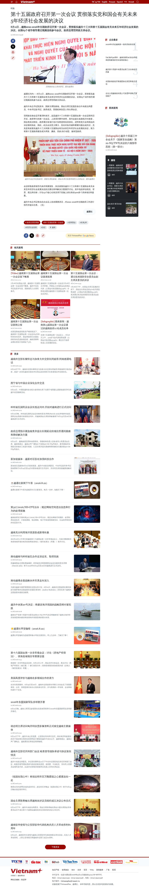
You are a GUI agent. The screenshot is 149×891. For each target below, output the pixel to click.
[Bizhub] (55, 862)
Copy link (13, 58)
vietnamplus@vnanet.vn (70, 881)
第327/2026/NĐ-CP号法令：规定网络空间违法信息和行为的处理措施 (40, 509)
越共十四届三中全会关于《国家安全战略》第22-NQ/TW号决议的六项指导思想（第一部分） (121, 141)
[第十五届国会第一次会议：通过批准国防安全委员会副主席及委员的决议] (85, 261)
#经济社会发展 (31, 227)
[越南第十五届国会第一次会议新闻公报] (25, 309)
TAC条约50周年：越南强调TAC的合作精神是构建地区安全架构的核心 (121, 58)
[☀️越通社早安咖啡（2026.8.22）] (87, 635)
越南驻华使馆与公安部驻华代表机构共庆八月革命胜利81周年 (41, 826)
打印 (13, 52)
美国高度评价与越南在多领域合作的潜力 (32, 678)
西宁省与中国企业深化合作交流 (27, 383)
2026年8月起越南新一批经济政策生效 (120, 44)
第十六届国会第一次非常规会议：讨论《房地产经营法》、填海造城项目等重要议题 (38, 654)
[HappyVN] (131, 862)
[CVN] (86, 862)
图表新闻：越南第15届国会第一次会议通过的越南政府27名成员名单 (55, 325)
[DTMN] (101, 862)
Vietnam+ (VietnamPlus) (28, 1)
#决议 (43, 227)
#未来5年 (83, 222)
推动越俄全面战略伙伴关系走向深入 (30, 580)
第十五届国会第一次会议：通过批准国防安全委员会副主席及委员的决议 (84, 276)
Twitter (13, 46)
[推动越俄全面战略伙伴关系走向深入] (87, 587)
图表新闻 (113, 108)
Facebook (13, 41)
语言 (85, 870)
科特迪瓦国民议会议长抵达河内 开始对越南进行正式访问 (41, 407)
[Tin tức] (36, 862)
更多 (16, 354)
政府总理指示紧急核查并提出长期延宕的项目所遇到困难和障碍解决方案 (41, 433)
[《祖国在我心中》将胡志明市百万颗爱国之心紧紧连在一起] (87, 783)
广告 (108, 870)
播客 (113, 160)
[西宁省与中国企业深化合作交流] (87, 390)
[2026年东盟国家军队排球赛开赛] (87, 709)
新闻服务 (99, 870)
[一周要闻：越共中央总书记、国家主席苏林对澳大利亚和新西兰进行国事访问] (131, 187)
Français (112, 2)
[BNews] (46, 862)
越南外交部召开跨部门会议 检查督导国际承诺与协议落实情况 (41, 753)
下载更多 (55, 847)
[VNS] (70, 862)
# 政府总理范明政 (32, 222)
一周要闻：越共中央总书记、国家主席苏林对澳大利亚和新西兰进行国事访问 (115, 187)
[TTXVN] (16, 862)
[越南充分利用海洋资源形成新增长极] (87, 539)
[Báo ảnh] (116, 862)
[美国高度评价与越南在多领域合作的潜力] (87, 685)
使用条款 (65, 870)
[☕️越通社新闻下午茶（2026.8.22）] (87, 490)
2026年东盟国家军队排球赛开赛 (28, 702)
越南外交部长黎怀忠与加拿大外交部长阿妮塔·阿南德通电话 (41, 361)
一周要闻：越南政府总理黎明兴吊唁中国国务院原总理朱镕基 (115, 168)
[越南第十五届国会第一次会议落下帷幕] (25, 261)
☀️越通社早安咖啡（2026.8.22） (28, 628)
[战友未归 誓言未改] (131, 208)
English (104, 2)
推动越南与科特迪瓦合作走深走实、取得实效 (35, 556)
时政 (13, 8)
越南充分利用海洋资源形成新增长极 (30, 532)
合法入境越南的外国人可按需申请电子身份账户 (121, 94)
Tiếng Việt (96, 2)
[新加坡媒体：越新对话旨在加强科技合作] (87, 466)
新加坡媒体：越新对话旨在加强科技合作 (32, 459)
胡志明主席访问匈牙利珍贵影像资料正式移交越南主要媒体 (41, 728)
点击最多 (113, 40)
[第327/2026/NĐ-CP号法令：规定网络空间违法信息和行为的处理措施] (87, 514)
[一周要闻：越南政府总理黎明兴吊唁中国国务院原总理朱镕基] (131, 169)
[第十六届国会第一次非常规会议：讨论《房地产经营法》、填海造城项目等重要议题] (87, 659)
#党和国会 (72, 222)
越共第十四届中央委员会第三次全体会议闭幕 (121, 70)
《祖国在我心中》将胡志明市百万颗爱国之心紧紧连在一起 (41, 778)
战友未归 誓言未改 (114, 204)
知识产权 (55, 870)
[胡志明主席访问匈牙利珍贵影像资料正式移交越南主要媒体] (87, 733)
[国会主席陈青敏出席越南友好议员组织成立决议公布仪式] (87, 807)
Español (120, 2)
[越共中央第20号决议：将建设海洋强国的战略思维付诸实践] (87, 611)
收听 (113, 175)
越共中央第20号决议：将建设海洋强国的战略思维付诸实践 (41, 606)
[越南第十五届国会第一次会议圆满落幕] (55, 261)
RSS (73, 870)
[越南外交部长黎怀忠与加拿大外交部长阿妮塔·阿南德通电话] (87, 366)
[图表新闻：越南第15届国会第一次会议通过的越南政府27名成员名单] (55, 309)
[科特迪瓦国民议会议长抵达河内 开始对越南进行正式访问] (87, 414)
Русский (131, 2)
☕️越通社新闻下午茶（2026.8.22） (29, 483)
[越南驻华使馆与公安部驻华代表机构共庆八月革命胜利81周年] (87, 831)
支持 (79, 870)
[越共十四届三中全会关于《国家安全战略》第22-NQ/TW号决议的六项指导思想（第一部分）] (122, 122)
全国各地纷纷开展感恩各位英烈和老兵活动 (121, 82)
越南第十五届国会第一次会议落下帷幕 (25, 275)
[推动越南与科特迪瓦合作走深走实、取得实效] (87, 563)
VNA (92, 870)
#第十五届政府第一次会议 (53, 222)
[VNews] (26, 862)
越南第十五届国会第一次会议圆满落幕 (54, 275)
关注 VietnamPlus (75, 236)
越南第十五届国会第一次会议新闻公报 (24, 323)
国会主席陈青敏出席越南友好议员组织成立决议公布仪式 (41, 800)
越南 (53, 227)
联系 (114, 870)
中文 (125, 2)
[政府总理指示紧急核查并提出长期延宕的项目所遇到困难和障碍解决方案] (87, 438)
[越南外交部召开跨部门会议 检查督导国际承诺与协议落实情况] (87, 758)
